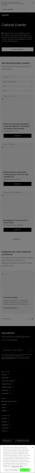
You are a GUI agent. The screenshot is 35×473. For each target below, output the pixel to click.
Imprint (21, 466)
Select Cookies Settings (11, 470)
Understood (25, 470)
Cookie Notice (15, 466)
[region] (17, 459)
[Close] (32, 447)
